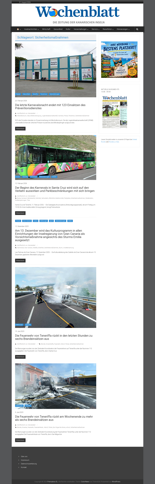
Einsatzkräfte (50, 344)
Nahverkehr (45, 198)
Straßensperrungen (20, 200)
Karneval (60, 116)
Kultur (68, 29)
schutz (68, 427)
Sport (51, 221)
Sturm (61, 248)
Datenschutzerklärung (29, 464)
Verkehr (54, 177)
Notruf (63, 344)
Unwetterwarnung (68, 248)
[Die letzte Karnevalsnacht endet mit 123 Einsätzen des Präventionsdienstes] (55, 70)
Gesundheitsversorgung (34, 116)
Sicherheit (41, 248)
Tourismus (44, 94)
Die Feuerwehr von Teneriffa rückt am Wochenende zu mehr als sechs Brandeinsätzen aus (54, 418)
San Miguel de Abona (59, 427)
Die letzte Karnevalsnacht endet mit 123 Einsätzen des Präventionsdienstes (50, 106)
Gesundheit (58, 29)
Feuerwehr (57, 344)
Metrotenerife (31, 198)
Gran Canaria (27, 221)
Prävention (72, 116)
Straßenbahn (89, 198)
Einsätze (24, 427)
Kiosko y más (114, 142)
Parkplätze (67, 198)
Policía (50, 427)
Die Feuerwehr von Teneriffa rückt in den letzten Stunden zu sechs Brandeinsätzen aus (53, 337)
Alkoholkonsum (21, 116)
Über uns (24, 456)
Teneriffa (35, 94)
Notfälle (35, 248)
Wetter (70, 221)
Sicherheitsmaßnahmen (82, 116)
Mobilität (38, 198)
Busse (19, 198)
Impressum (25, 460)
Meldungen (43, 221)
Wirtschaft (46, 29)
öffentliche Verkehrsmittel (56, 198)
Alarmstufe (20, 248)
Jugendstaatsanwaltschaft (50, 116)
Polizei (66, 116)
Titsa (28, 200)
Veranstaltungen (54, 94)
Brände (43, 344)
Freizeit (18, 94)
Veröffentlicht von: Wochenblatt (26, 113)
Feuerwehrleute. (38, 427)
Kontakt (24, 467)
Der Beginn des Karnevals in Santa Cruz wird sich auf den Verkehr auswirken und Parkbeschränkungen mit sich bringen (55, 189)
